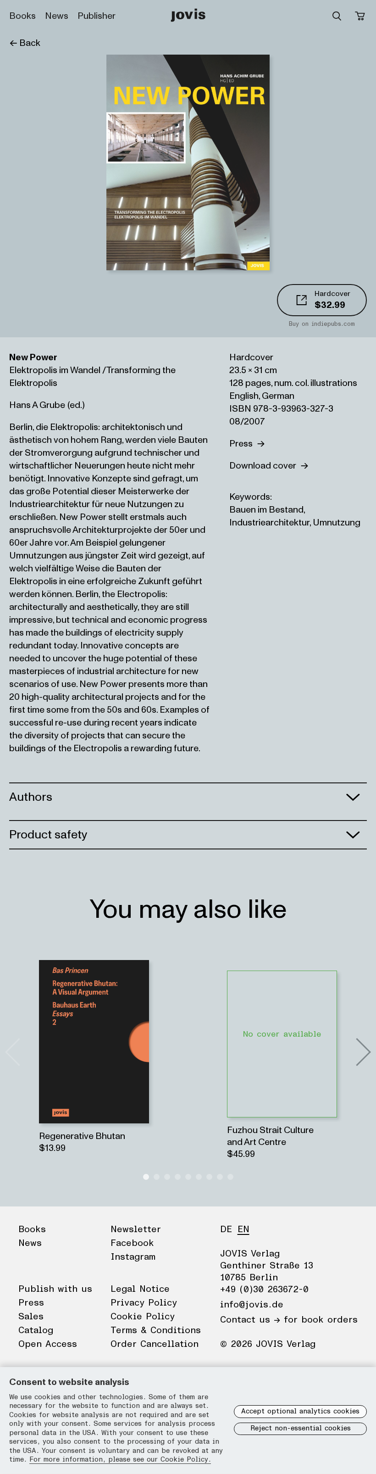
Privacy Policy (144, 1302)
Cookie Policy (143, 1316)
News (56, 16)
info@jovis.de (251, 1304)
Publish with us (55, 1289)
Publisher (96, 16)
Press (243, 443)
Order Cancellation (155, 1344)
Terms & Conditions (156, 1330)
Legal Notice (140, 1289)
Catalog (35, 1330)
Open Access (47, 1344)
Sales (31, 1316)
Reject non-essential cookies (300, 1428)
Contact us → (250, 1319)
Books (22, 16)
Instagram (133, 1257)
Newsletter (136, 1229)
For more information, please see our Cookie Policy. (120, 1459)
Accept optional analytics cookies (300, 1411)
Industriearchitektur (269, 522)
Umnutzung (336, 522)
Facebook (132, 1243)
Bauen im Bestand (266, 509)
